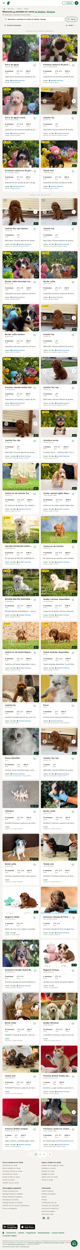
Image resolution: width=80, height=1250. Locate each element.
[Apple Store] (27, 1226)
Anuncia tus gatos (48, 1211)
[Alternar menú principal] (4, 3)
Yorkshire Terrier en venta (12, 1171)
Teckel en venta (8, 1180)
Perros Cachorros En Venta (12, 1162)
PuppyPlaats (31, 1233)
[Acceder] (76, 3)
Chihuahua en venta (9, 1165)
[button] (59, 101)
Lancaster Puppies (9, 1236)
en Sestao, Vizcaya (45, 11)
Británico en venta (48, 1168)
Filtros (73, 19)
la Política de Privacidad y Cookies (53, 1242)
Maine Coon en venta (50, 1177)
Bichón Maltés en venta (11, 1168)
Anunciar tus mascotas (50, 1205)
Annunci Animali (58, 1233)
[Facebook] (44, 1218)
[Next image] (74, 101)
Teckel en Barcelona (10, 1191)
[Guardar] (34, 65)
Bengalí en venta (48, 1174)
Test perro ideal (48, 1214)
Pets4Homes (11, 1233)
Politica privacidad (48, 1194)
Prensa (44, 1200)
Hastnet (21, 1233)
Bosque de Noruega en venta (53, 1165)
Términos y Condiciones (35, 1242)
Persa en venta (47, 1180)
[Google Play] (10, 1226)
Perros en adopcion (9, 1208)
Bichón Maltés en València (12, 1197)
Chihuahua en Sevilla (10, 1200)
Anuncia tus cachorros (50, 1208)
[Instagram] (48, 1218)
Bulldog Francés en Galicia (12, 1203)
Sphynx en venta (48, 1171)
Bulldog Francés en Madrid (12, 1194)
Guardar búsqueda (14, 25)
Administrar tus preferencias (16, 1244)
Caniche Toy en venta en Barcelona (15, 1205)
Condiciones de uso (49, 1203)
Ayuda (44, 1197)
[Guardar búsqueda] (74, 1243)
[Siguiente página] (50, 1154)
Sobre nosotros (47, 1191)
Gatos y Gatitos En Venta (51, 1162)
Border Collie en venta (11, 1177)
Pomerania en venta (10, 1174)
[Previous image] (44, 101)
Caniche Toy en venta (10, 1183)
